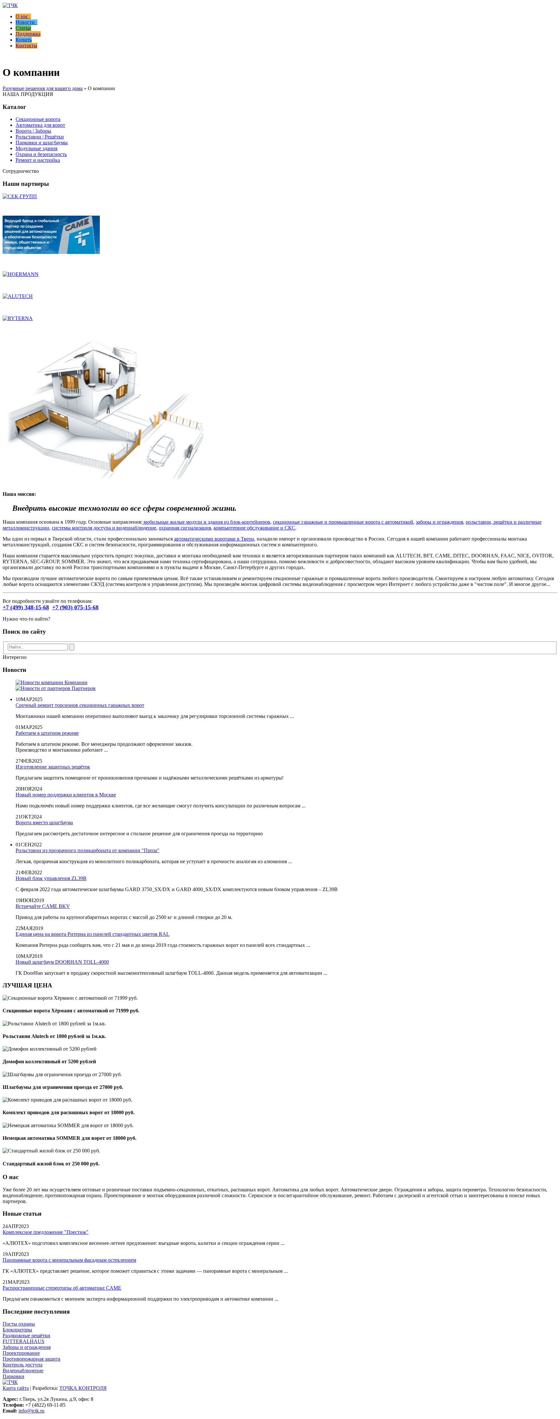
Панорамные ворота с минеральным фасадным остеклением (69, 1260)
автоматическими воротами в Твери (214, 539)
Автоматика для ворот (40, 125)
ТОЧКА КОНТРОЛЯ (83, 1388)
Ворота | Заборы (33, 131)
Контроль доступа (22, 1364)
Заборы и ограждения (27, 1347)
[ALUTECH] (18, 296)
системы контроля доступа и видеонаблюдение (104, 528)
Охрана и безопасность (41, 154)
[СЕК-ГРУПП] (20, 196)
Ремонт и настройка (38, 160)
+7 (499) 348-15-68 (26, 607)
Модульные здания (36, 148)
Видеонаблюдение (23, 1370)
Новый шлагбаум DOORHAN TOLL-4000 (62, 962)
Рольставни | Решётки (40, 136)
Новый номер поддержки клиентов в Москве (66, 794)
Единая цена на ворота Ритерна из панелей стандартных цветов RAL (92, 934)
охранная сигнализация (185, 528)
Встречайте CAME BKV (43, 906)
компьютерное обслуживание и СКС (254, 528)
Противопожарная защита (31, 1359)
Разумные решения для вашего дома (43, 88)
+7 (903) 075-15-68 (75, 607)
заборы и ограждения (439, 522)
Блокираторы (17, 1329)
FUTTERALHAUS (23, 1341)
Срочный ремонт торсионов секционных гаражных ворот (80, 705)
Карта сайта (16, 1388)
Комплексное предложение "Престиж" (45, 1232)
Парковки (13, 1376)
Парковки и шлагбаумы (42, 142)
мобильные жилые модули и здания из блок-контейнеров (206, 522)
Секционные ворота (38, 119)
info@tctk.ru (31, 1410)
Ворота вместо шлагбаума (44, 822)
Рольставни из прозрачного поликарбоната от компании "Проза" (87, 850)
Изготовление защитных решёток (53, 766)
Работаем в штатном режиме (47, 733)
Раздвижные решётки (26, 1335)
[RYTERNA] (18, 318)
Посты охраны (19, 1324)
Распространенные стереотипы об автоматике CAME (62, 1288)
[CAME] (51, 252)
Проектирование (21, 1353)
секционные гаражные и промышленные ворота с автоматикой (343, 522)
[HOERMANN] (21, 274)
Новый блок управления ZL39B (51, 878)
